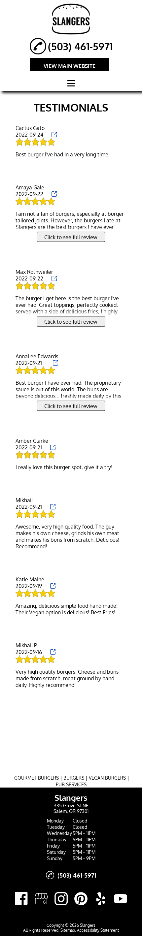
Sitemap (67, 930)
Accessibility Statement (98, 930)
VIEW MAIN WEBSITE (69, 66)
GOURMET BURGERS (36, 778)
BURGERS (73, 778)
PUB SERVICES (71, 784)
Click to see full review (70, 237)
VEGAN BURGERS (107, 778)
